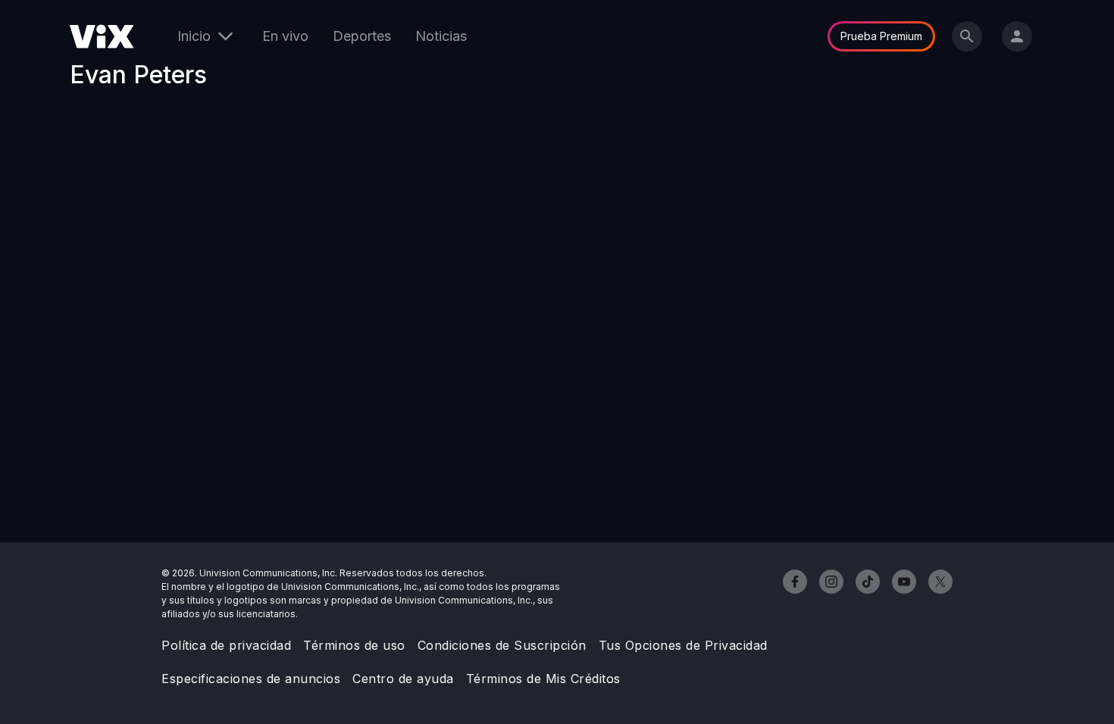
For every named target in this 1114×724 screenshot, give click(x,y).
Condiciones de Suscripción (502, 645)
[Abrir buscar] (967, 36)
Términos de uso (354, 645)
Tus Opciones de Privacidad (683, 645)
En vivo (285, 36)
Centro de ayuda (403, 678)
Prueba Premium (881, 36)
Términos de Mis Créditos (543, 678)
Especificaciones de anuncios (250, 678)
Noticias (441, 36)
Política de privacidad (226, 645)
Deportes (362, 36)
